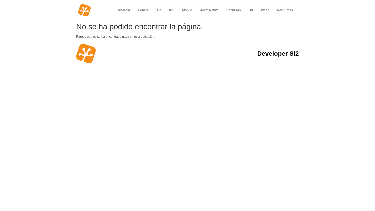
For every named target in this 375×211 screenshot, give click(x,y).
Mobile (187, 10)
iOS (171, 10)
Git (159, 10)
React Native (209, 10)
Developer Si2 (278, 53)
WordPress (284, 10)
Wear (265, 10)
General (143, 10)
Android (124, 10)
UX (251, 10)
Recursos (233, 10)
